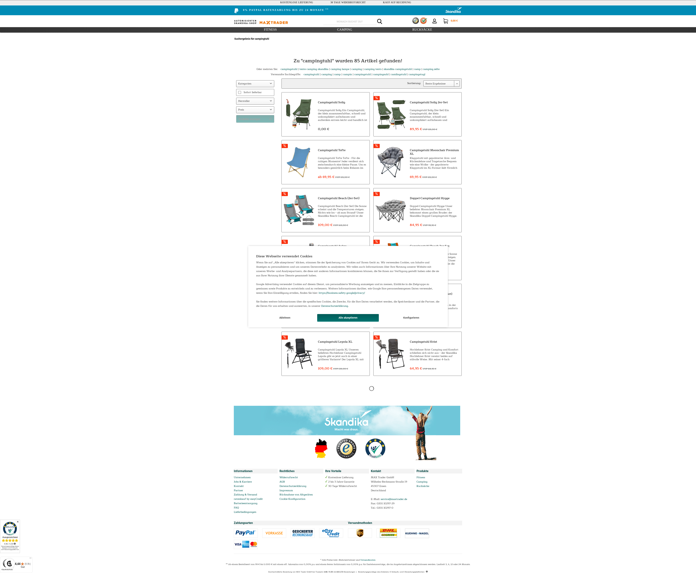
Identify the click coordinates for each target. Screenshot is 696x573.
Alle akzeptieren (348, 317)
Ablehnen (284, 317)
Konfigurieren (411, 317)
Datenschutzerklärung (334, 306)
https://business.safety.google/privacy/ (342, 293)
